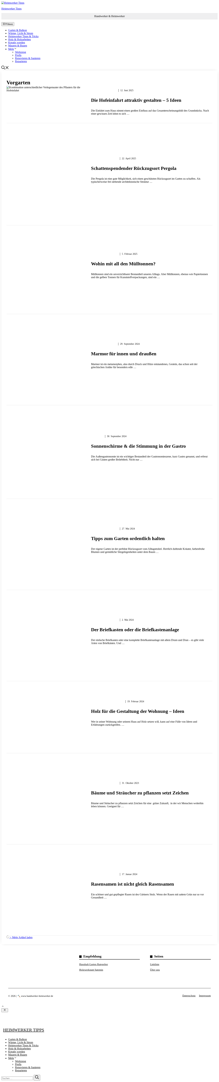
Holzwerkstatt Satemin (91, 969)
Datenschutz (189, 995)
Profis (18, 55)
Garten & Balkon (17, 30)
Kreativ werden (16, 42)
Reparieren (21, 61)
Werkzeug (20, 52)
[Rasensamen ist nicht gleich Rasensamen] (109, 888)
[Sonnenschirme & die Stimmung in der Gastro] (109, 450)
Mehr (11, 49)
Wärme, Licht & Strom (20, 33)
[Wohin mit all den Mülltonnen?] (109, 268)
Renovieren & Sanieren (27, 58)
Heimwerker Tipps (11, 8)
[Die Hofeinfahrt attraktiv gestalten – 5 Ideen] (109, 104)
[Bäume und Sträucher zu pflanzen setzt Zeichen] (109, 797)
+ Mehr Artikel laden (21, 937)
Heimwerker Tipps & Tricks (23, 36)
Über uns (155, 969)
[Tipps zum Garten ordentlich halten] (109, 542)
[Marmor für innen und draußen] (109, 358)
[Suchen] (37, 1078)
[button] (5, 68)
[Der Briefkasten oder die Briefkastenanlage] (109, 634)
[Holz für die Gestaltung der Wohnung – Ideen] (109, 715)
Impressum (205, 995)
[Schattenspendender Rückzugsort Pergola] (109, 172)
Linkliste (154, 964)
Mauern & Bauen (17, 45)
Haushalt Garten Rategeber (93, 964)
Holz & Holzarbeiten (19, 39)
